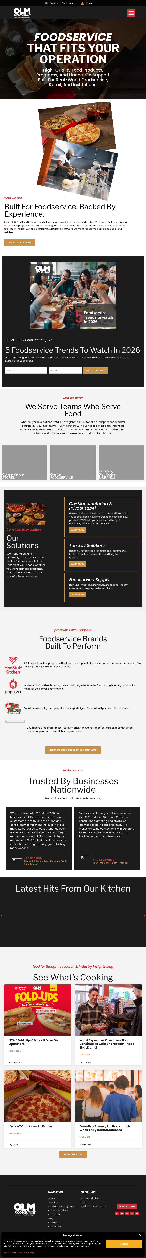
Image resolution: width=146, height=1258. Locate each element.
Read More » (15, 1051)
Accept (124, 1243)
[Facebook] (122, 1213)
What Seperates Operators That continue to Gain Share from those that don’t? (106, 1043)
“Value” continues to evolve (30, 1126)
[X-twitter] (132, 1213)
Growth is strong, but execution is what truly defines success (105, 1128)
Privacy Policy (29, 1253)
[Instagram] (127, 1213)
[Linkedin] (117, 1213)
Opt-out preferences (13, 1253)
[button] (140, 1235)
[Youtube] (137, 1213)
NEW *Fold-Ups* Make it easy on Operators (33, 1042)
